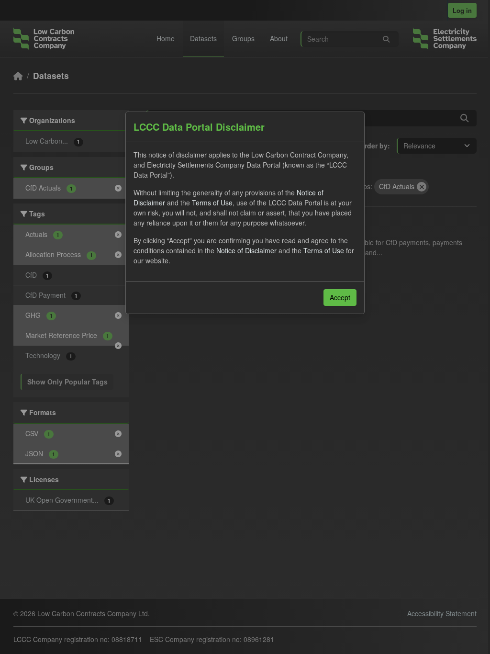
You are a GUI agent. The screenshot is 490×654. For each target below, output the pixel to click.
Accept (340, 297)
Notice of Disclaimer (246, 250)
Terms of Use (212, 202)
